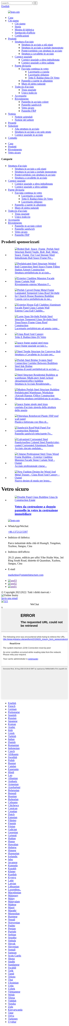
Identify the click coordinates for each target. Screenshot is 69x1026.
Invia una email (9, 598)
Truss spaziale (28, 89)
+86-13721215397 (18, 531)
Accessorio (20, 95)
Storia (18, 26)
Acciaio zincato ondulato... (29, 448)
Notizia (12, 113)
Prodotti (12, 38)
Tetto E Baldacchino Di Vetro (43, 77)
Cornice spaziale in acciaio (29, 134)
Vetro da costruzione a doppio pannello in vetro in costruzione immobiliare (36, 510)
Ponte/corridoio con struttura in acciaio (41, 50)
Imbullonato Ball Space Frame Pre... (34, 257)
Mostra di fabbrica (24, 29)
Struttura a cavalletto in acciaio (37, 53)
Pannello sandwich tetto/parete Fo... (33, 433)
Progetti (12, 122)
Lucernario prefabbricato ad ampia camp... (37, 328)
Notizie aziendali (23, 116)
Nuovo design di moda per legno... (33, 480)
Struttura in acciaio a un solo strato (33, 131)
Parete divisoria (23, 65)
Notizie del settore (24, 119)
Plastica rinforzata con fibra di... (31, 421)
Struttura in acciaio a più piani (37, 44)
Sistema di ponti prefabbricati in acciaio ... (37, 369)
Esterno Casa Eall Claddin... (30, 310)
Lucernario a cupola (38, 71)
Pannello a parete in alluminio (37, 80)
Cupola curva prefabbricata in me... (33, 299)
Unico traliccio (29, 92)
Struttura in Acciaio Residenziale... (33, 383)
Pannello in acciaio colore (35, 101)
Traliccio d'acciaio (24, 86)
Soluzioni (13, 125)
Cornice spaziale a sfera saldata (37, 62)
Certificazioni (22, 35)
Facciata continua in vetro (35, 68)
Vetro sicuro (27, 107)
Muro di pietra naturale (33, 83)
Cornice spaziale (23, 56)
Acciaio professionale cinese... (31, 466)
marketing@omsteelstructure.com (25, 574)
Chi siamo (13, 20)
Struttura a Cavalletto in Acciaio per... (34, 354)
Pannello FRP (28, 110)
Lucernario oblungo (38, 74)
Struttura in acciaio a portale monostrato (42, 47)
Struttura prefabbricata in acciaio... (33, 272)
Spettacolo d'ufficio (25, 32)
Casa (10, 17)
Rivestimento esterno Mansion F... (33, 284)
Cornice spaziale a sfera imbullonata (40, 59)
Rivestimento (22, 98)
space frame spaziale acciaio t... (31, 345)
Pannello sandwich (31, 104)
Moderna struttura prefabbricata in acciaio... (38, 398)
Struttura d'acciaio (24, 41)
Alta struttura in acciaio (27, 128)
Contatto (12, 137)
